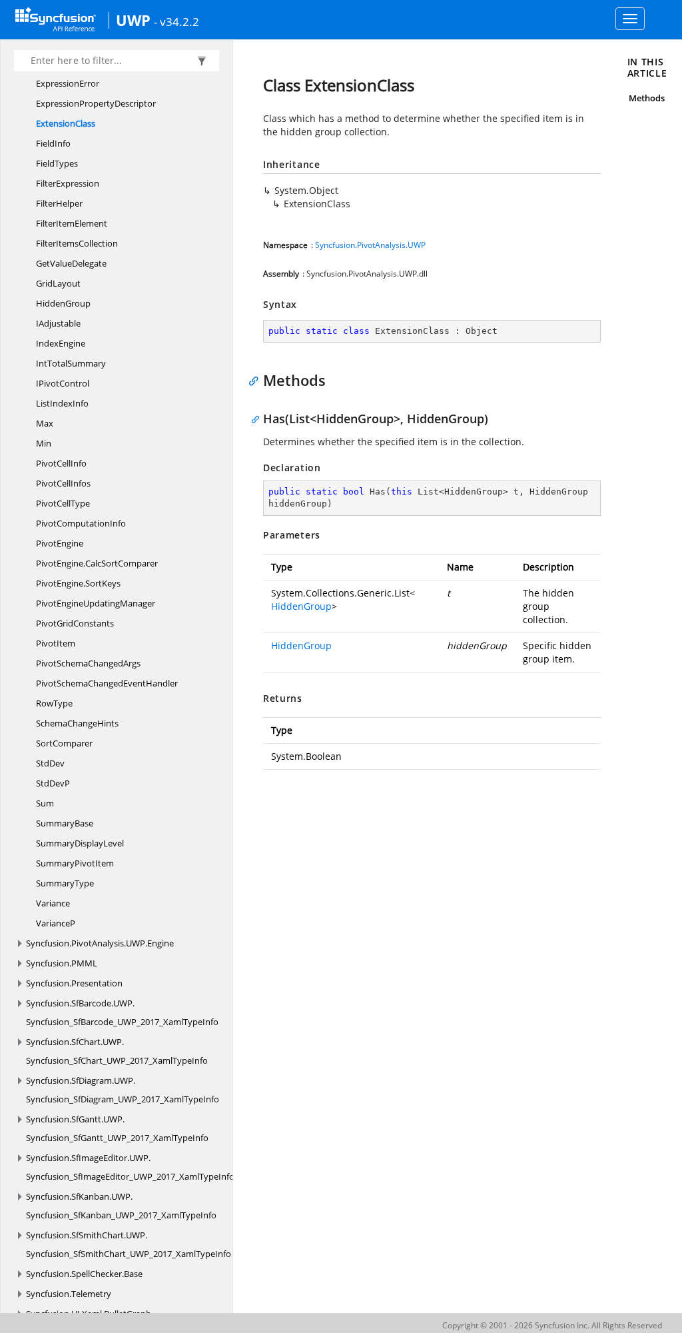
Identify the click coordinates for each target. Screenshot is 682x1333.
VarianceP (55, 923)
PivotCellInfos (63, 483)
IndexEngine (60, 343)
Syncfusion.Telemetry (68, 1294)
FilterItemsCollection (77, 243)
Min (43, 443)
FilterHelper (59, 203)
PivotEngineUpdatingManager (95, 603)
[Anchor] (256, 380)
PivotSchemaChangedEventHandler (107, 683)
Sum (45, 803)
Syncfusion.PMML (61, 963)
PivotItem (55, 643)
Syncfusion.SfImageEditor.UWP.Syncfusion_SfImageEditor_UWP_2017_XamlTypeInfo (130, 1167)
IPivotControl (62, 383)
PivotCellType (63, 503)
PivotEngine (59, 543)
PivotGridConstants (75, 623)
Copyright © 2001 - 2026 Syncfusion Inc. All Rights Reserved (552, 1325)
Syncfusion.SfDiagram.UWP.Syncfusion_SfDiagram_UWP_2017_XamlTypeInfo (122, 1089)
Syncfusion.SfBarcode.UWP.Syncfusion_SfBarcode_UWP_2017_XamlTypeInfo (122, 1012)
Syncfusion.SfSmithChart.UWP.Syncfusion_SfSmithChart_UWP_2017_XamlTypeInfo (128, 1244)
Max (44, 423)
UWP (133, 20)
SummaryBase (64, 823)
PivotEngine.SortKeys (78, 583)
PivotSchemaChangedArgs (88, 663)
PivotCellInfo (61, 463)
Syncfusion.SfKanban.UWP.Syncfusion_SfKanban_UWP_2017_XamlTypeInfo (121, 1205)
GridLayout (58, 283)
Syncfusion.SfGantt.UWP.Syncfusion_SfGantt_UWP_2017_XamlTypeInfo (117, 1128)
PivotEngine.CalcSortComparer (97, 563)
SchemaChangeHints (77, 723)
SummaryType (65, 883)
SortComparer (64, 743)
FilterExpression (67, 183)
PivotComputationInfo (81, 523)
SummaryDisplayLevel (80, 843)
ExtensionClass (65, 123)
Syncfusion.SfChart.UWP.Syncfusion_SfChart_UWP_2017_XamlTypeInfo (117, 1051)
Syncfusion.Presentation (74, 983)
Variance (53, 903)
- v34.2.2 (176, 21)
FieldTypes (57, 163)
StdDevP (53, 783)
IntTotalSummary (71, 363)
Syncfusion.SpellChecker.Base (84, 1274)
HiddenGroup (63, 303)
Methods (647, 98)
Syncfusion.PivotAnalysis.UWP (370, 245)
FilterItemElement (71, 223)
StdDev (50, 763)
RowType (54, 703)
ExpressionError (67, 83)
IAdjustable (58, 323)
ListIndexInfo (62, 403)
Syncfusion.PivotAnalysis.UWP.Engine (100, 943)
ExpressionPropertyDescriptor (96, 103)
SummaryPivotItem (75, 863)
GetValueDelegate (71, 263)
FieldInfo (53, 143)
